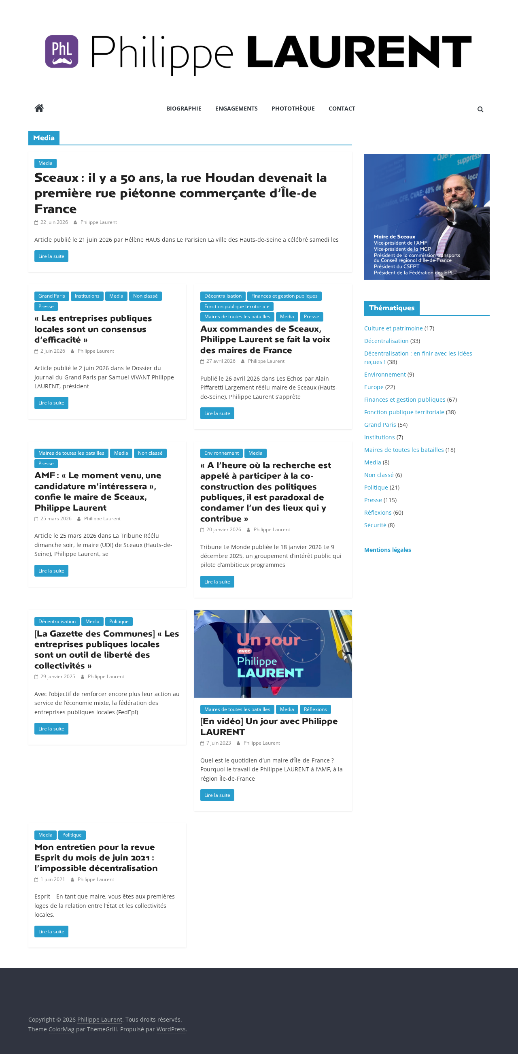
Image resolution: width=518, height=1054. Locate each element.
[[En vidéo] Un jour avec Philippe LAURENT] (273, 614)
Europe (374, 387)
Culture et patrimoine (393, 328)
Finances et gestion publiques (284, 295)
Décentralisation (223, 295)
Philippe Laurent (99, 222)
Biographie (184, 108)
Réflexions (315, 709)
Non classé (145, 295)
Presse (46, 306)
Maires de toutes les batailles (237, 316)
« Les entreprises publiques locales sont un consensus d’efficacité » (93, 329)
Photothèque (293, 108)
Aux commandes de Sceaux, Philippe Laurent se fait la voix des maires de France (265, 339)
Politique (119, 621)
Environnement (221, 452)
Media (45, 163)
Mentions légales (387, 550)
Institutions (87, 295)
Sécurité (375, 525)
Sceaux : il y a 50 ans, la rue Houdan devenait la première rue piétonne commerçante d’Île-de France (180, 193)
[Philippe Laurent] (39, 109)
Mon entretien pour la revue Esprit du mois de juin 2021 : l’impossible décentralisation (96, 857)
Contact (342, 108)
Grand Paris (51, 295)
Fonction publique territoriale (237, 306)
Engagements (236, 108)
